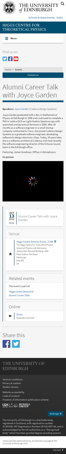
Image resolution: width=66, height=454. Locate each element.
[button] (6, 344)
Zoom (19, 314)
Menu (23, 38)
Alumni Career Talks (19, 295)
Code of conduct (11, 395)
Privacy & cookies (12, 383)
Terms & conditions (13, 379)
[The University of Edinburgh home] (30, 7)
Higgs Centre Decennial (21, 291)
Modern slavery (10, 386)
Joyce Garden (21, 108)
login (57, 450)
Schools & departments (41, 17)
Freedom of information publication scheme (25, 399)
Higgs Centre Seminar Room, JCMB (36, 241)
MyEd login (55, 413)
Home (8, 69)
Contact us (33, 75)
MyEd (60, 17)
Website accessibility (13, 392)
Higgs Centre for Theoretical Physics (24, 27)
